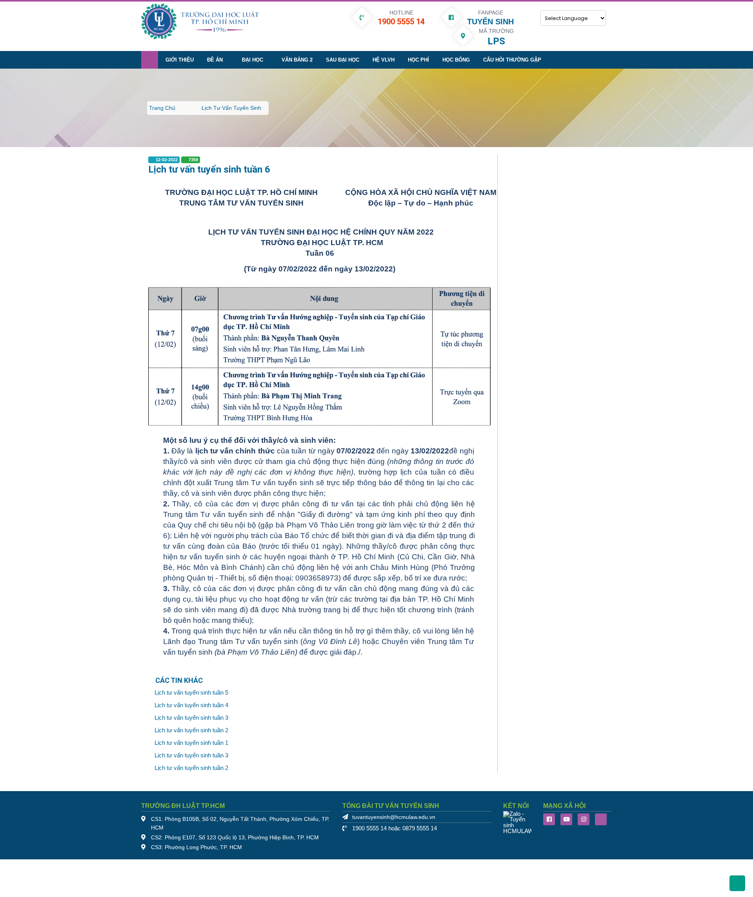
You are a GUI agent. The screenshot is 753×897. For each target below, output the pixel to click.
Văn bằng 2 (297, 60)
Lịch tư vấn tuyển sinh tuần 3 (191, 718)
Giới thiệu (180, 60)
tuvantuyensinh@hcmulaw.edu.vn (393, 817)
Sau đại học (342, 60)
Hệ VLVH (384, 60)
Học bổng (456, 60)
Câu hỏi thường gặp (512, 60)
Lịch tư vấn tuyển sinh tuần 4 (191, 705)
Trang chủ (162, 108)
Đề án (215, 60)
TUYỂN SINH (490, 21)
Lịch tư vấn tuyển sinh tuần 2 (191, 730)
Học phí (418, 60)
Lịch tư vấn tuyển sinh (231, 108)
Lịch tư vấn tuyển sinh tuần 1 (191, 743)
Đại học (252, 60)
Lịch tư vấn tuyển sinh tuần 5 (191, 693)
